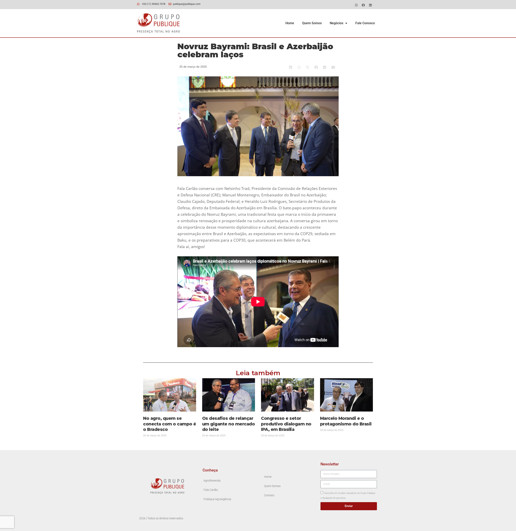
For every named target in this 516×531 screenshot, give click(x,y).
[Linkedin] (370, 5)
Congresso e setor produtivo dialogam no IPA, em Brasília (286, 424)
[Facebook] (363, 5)
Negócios (336, 23)
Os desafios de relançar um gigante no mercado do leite (228, 424)
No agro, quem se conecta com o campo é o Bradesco (169, 424)
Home (289, 23)
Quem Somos (312, 23)
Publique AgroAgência (217, 499)
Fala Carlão (211, 490)
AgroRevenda (212, 480)
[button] (291, 67)
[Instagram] (356, 5)
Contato (269, 495)
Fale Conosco (365, 23)
